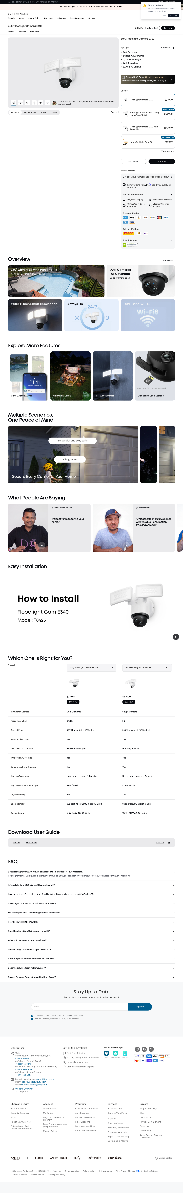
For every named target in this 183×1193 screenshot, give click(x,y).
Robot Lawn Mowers (21, 1122)
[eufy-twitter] (151, 1049)
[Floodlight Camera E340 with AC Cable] (148, 128)
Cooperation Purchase (86, 1109)
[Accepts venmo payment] (155, 1060)
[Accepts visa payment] (161, 1060)
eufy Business (82, 1113)
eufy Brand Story (148, 1109)
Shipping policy (72, 1171)
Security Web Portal (117, 1113)
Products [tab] (15, 112)
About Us (57, 1171)
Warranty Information (118, 1128)
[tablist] (34, 112)
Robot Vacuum (18, 1109)
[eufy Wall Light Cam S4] (148, 142)
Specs (114, 112)
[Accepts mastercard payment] (137, 1060)
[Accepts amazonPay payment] (143, 1056)
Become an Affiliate (85, 1126)
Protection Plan (115, 1109)
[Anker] (11, 2)
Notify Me (173, 15)
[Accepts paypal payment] (143, 1060)
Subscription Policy (56, 1175)
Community (145, 1131)
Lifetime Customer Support (80, 1067)
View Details (166, 48)
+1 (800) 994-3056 (23, 1069)
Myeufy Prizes (50, 1131)
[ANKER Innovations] (165, 2)
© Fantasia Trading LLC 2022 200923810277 (30, 1171)
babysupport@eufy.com (34, 1082)
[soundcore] (53, 2)
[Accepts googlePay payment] (167, 1056)
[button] (147, 79)
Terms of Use (64, 1015)
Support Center (115, 1123)
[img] (137, 1056)
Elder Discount (82, 1122)
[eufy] (32, 2)
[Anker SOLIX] (22, 2)
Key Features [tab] (30, 112)
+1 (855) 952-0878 (23, 1064)
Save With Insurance (85, 1131)
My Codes (48, 1113)
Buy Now (168, 28)
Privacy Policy (78, 1015)
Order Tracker (50, 1109)
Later (164, 15)
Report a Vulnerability (118, 1137)
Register (140, 1007)
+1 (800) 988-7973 (23, 1058)
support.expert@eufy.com (34, 1085)
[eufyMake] (41, 2)
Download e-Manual (118, 1141)
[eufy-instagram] (137, 1049)
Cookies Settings (151, 1171)
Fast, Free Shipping (76, 1053)
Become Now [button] (162, 177)
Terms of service (20, 1175)
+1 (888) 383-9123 (23, 1075)
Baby (13, 1118)
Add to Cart (152, 28)
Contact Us (145, 1118)
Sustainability (146, 1126)
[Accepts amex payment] (149, 1056)
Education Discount (85, 1118)
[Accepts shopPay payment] (149, 1060)
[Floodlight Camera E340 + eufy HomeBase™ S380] (148, 114)
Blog (142, 1113)
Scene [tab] (43, 112)
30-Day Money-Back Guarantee (83, 1058)
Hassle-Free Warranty (77, 1062)
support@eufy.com (44, 1079)
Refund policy (89, 1171)
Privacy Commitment (150, 1122)
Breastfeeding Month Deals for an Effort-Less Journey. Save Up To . (91, 6)
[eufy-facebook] (144, 1049)
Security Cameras (20, 1113)
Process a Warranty (117, 1132)
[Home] (18, 14)
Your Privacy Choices (126, 1171)
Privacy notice (105, 1171)
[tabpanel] (63, 72)
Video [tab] (54, 112)
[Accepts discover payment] (161, 1056)
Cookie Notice (37, 1175)
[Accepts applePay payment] (155, 1056)
